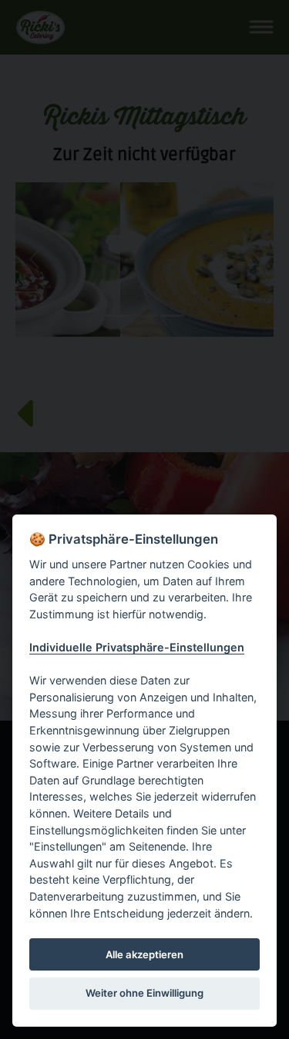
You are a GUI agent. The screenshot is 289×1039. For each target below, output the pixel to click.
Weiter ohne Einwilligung (144, 993)
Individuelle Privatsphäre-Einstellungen (136, 647)
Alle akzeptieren (144, 954)
